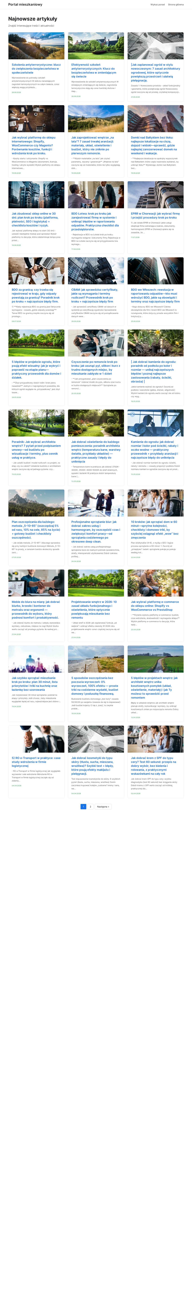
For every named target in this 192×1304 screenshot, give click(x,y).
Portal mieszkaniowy (25, 4)
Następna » (103, 806)
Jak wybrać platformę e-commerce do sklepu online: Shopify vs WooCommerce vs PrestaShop (155, 605)
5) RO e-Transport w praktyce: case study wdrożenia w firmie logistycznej (36, 762)
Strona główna (176, 4)
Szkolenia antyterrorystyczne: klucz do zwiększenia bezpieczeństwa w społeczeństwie (36, 68)
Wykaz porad (158, 4)
